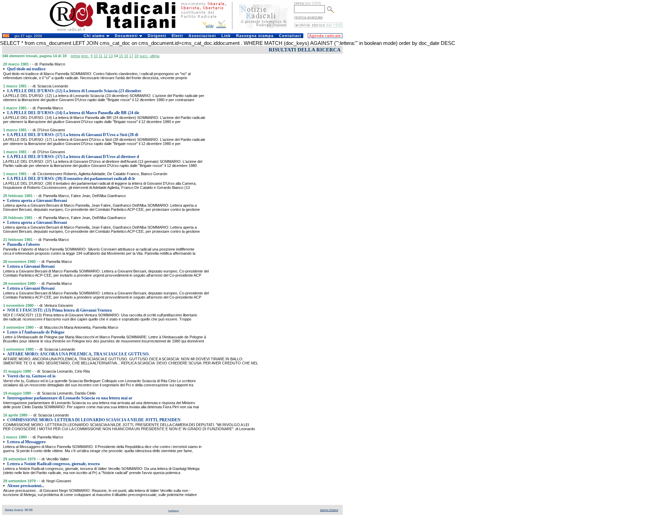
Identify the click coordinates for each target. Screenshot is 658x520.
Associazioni (202, 36)
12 (105, 56)
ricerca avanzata (308, 17)
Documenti (127, 36)
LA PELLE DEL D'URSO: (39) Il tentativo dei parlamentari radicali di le (71, 178)
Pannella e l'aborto (23, 244)
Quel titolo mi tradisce (26, 68)
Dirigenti (157, 36)
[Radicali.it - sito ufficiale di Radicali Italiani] (117, 31)
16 (126, 56)
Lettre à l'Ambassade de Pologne (35, 332)
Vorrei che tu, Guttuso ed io (31, 376)
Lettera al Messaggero (26, 441)
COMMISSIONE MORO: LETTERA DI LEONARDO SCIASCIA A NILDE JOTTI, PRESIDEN (94, 420)
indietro (173, 511)
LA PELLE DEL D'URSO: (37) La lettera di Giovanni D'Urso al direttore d (73, 156)
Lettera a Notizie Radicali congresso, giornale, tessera (53, 463)
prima (75, 56)
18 (136, 56)
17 (131, 56)
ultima (154, 56)
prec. (85, 56)
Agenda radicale (325, 36)
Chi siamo (95, 36)
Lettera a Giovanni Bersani (30, 266)
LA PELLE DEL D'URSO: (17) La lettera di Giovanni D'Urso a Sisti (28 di (72, 134)
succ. (144, 56)
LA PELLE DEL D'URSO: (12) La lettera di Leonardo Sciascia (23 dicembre (74, 90)
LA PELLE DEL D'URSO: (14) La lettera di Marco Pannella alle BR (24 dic (73, 112)
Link (226, 36)
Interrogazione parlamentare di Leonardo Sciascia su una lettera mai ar (69, 398)
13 (111, 56)
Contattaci (290, 36)
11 (100, 56)
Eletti (177, 36)
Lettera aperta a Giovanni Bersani (37, 200)
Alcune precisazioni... (25, 485)
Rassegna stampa (254, 36)
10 (96, 56)
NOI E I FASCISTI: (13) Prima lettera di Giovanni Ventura (59, 310)
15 (121, 56)
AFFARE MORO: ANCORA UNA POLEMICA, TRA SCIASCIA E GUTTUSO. (78, 354)
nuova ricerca (329, 510)
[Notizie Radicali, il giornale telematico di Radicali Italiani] (264, 30)
